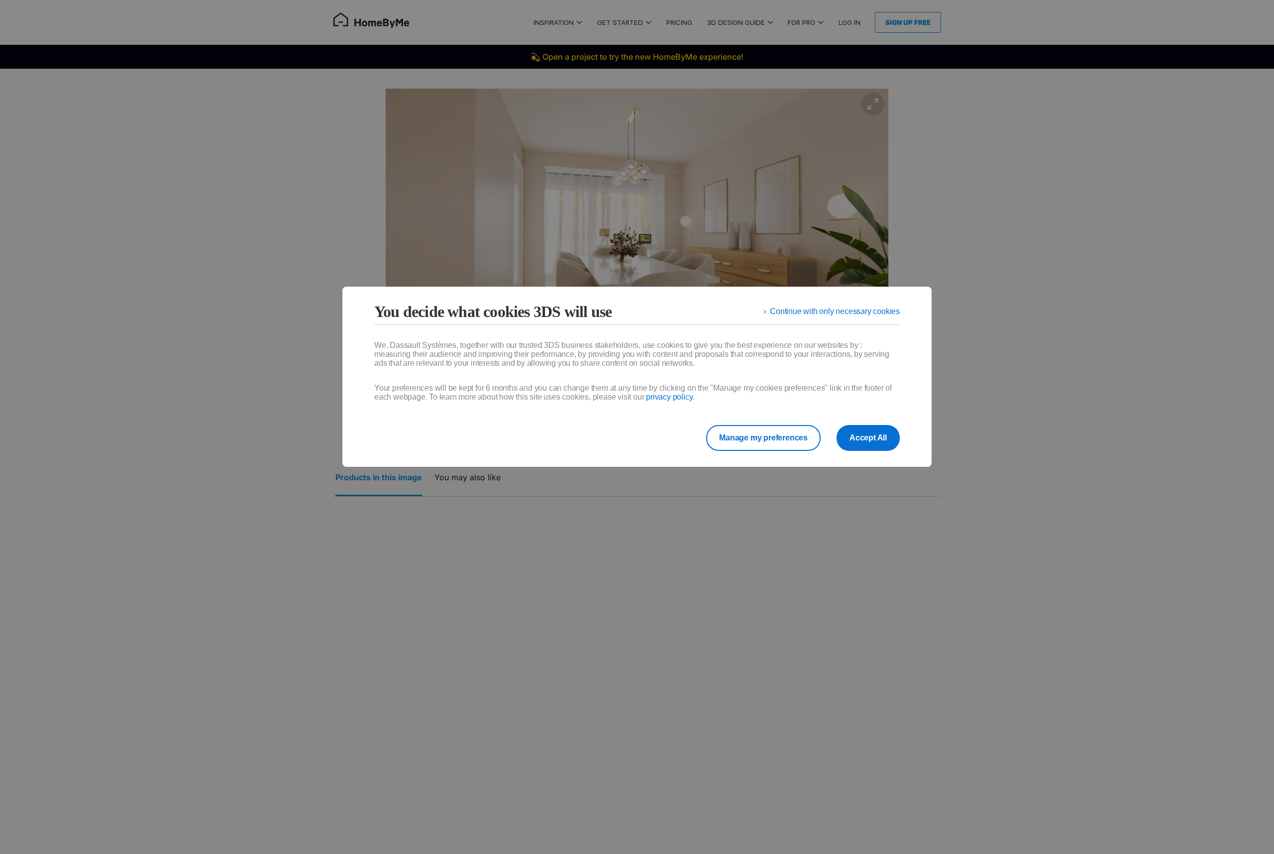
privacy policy (669, 397)
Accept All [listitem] (868, 437)
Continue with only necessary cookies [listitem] (835, 311)
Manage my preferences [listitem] (763, 437)
